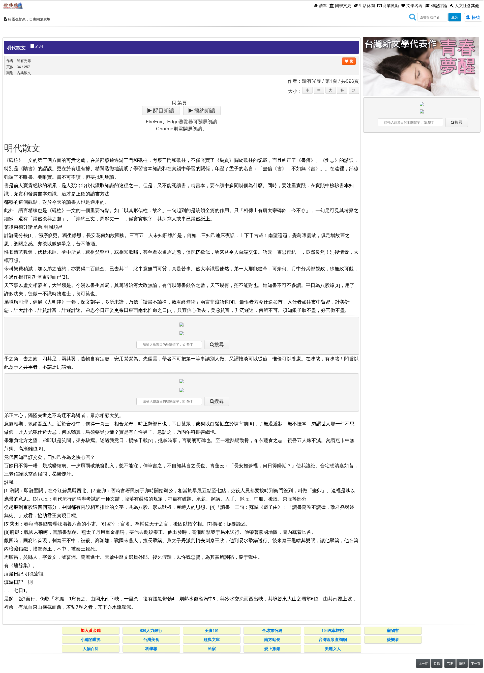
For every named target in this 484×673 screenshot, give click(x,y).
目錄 (437, 663)
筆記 (462, 663)
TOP (450, 663)
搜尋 (219, 344)
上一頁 (423, 663)
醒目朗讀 (163, 110)
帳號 (475, 17)
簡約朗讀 (204, 110)
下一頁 (475, 663)
